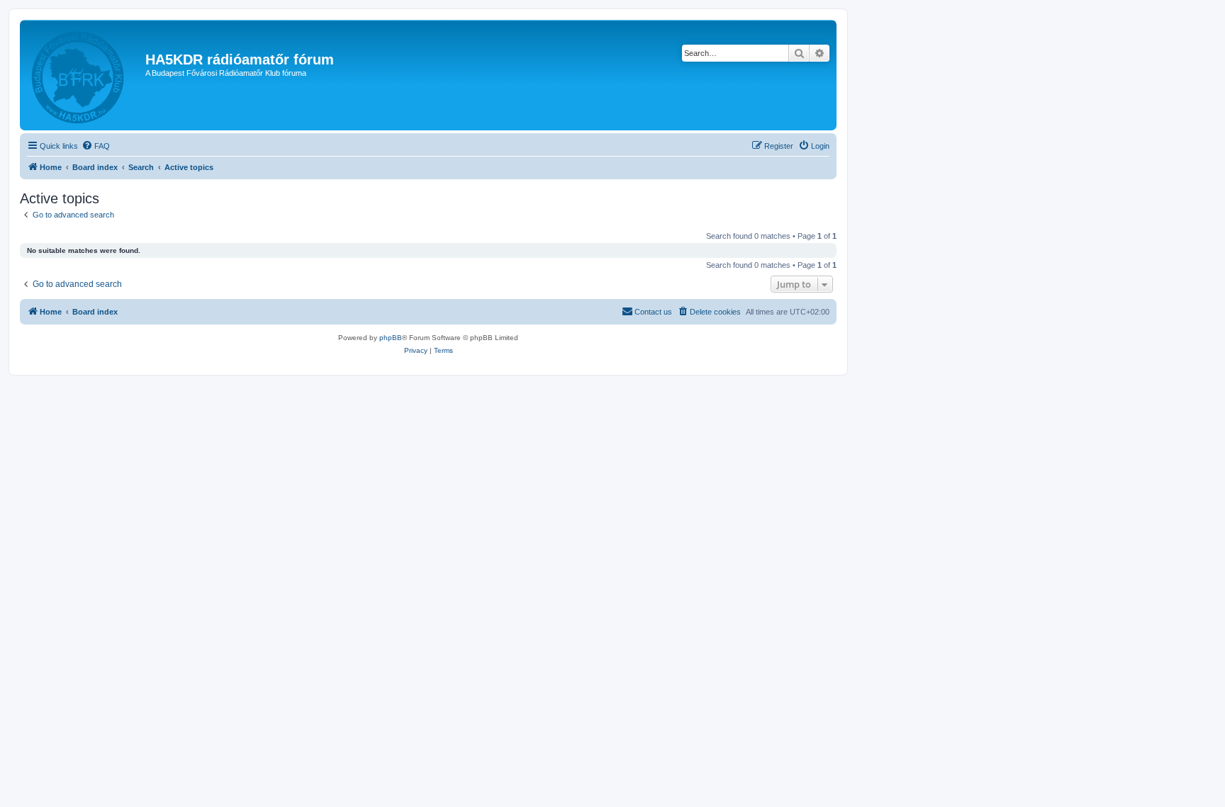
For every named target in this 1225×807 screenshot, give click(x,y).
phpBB (390, 338)
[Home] (84, 75)
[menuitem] (96, 145)
